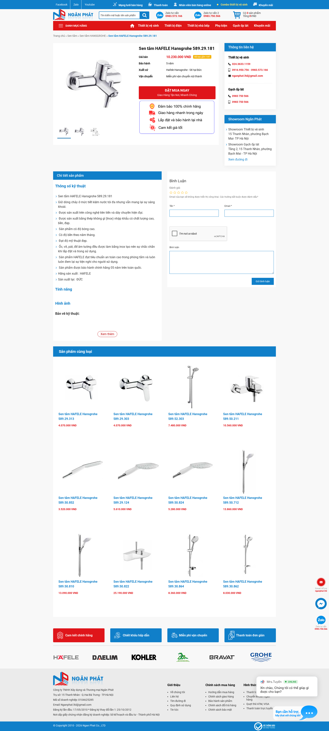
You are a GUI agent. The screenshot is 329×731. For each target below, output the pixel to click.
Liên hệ (174, 696)
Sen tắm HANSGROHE (93, 35)
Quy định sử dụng (180, 705)
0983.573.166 (259, 69)
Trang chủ (132, 25)
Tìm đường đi (178, 700)
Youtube (90, 4)
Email (228, 206)
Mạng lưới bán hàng (131, 5)
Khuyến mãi (266, 5)
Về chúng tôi (177, 692)
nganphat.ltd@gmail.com (247, 75)
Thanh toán (161, 5)
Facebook (61, 4)
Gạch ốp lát (240, 25)
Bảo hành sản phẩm (220, 700)
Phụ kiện (221, 25)
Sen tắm (72, 35)
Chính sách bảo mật (220, 709)
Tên (172, 206)
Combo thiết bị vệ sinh (234, 4)
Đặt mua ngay (177, 92)
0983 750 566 (240, 95)
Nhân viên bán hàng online (195, 5)
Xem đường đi (238, 159)
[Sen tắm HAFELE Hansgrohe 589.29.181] (64, 131)
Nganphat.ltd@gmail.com (76, 704)
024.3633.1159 (241, 64)
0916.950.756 (240, 69)
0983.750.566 (321, 627)
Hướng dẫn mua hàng (221, 692)
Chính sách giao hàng (221, 696)
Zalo (76, 4)
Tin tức (174, 709)
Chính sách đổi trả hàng (222, 705)
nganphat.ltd (321, 589)
